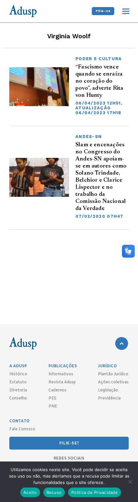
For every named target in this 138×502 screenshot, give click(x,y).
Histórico (18, 374)
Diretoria (18, 390)
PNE (52, 406)
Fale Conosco (22, 429)
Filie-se (103, 11)
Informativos (60, 374)
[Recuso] (130, 482)
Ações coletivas (113, 382)
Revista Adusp (62, 382)
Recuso (54, 492)
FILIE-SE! (69, 443)
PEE (52, 398)
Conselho (18, 398)
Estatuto (18, 382)
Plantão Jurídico (113, 374)
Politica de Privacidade (94, 492)
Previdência (109, 398)
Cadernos (57, 390)
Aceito (30, 492)
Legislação (108, 390)
